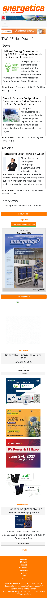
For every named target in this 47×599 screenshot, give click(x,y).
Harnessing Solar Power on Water (23, 153)
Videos (24, 573)
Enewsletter (24, 568)
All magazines (38, 290)
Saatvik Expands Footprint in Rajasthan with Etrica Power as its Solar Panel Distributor (22, 101)
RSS (23, 578)
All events (23, 374)
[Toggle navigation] (5, 24)
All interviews (23, 544)
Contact (24, 565)
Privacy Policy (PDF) (11, 591)
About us (23, 559)
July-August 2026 (24, 233)
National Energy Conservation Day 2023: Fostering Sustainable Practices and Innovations (22, 54)
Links (24, 576)
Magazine (24, 570)
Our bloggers (23, 296)
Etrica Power (8, 87)
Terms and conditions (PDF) (32, 591)
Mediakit (23, 562)
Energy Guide (22, 214)
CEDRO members (23, 594)
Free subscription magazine (24, 224)
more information (23, 370)
